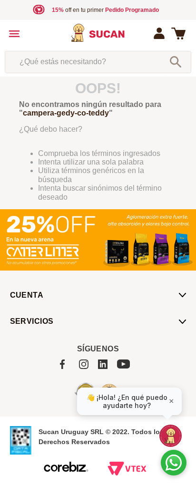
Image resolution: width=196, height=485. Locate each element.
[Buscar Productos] (175, 61)
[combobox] (98, 62)
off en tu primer (105, 10)
